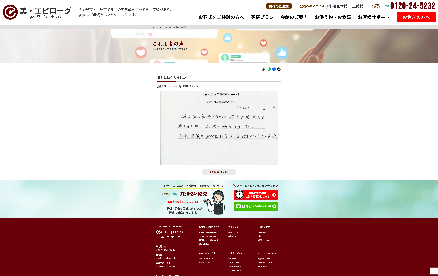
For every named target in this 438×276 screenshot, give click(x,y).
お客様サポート (374, 17)
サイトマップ (262, 267)
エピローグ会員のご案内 (208, 237)
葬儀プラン (262, 17)
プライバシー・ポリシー (266, 263)
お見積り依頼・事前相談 (208, 233)
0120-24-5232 (413, 6)
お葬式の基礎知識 (234, 267)
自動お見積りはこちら (258, 196)
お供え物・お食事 (333, 17)
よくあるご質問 (234, 263)
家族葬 (199, 86)
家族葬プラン (233, 233)
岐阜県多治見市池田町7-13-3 (170, 251)
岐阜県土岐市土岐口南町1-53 (170, 260)
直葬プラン (232, 237)
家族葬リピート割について (208, 241)
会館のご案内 (294, 17)
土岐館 (358, 6)
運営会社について (264, 259)
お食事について (204, 263)
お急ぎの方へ (416, 17)
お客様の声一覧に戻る (219, 172)
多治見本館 (338, 6)
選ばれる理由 (204, 245)
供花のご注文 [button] (279, 6)
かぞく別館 (173, 86)
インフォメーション (267, 254)
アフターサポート (234, 271)
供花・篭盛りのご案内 (207, 259)
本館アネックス (165, 265)
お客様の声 (232, 259)
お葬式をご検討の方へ (221, 17)
